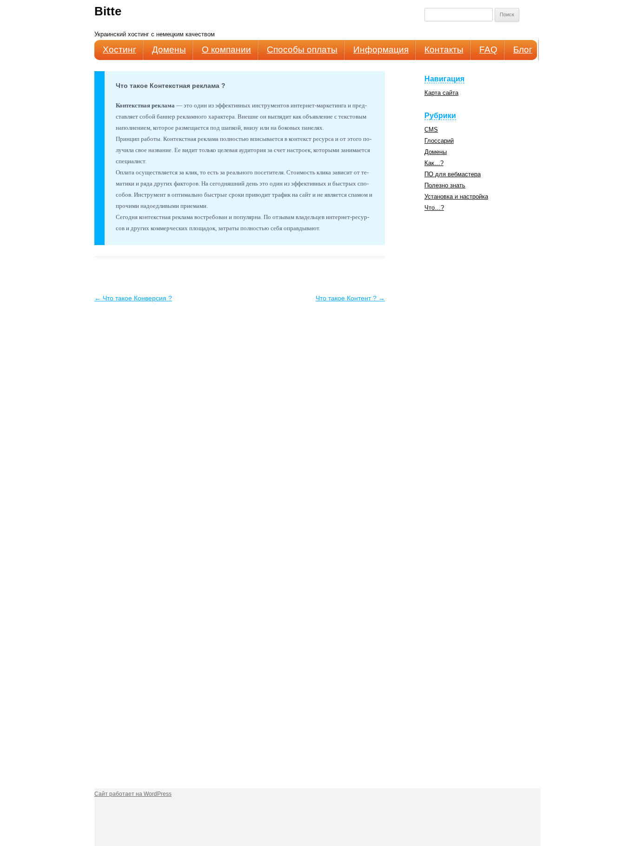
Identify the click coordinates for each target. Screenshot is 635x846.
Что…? (434, 207)
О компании (226, 49)
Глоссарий (439, 140)
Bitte (107, 11)
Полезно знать (444, 185)
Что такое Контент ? (350, 298)
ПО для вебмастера (452, 174)
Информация (381, 49)
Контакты (443, 49)
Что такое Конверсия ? (133, 298)
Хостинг (119, 49)
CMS (431, 129)
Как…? (433, 163)
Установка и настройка (456, 196)
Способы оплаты (302, 49)
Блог (522, 49)
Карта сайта (441, 92)
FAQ (488, 49)
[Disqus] (239, 421)
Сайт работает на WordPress (133, 794)
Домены (169, 49)
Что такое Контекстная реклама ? (170, 85)
